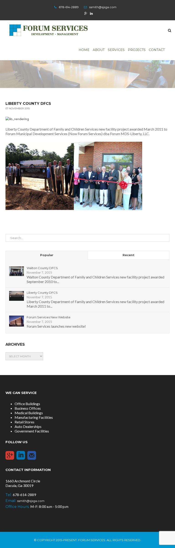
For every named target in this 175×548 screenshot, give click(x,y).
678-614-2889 (69, 7)
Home (84, 50)
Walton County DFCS (42, 268)
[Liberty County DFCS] (16, 296)
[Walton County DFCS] (16, 271)
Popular (46, 255)
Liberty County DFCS (42, 292)
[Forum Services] (48, 30)
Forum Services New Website (48, 317)
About (99, 50)
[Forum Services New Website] (16, 321)
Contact (157, 50)
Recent (128, 255)
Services (116, 50)
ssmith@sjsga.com (102, 7)
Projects (137, 50)
